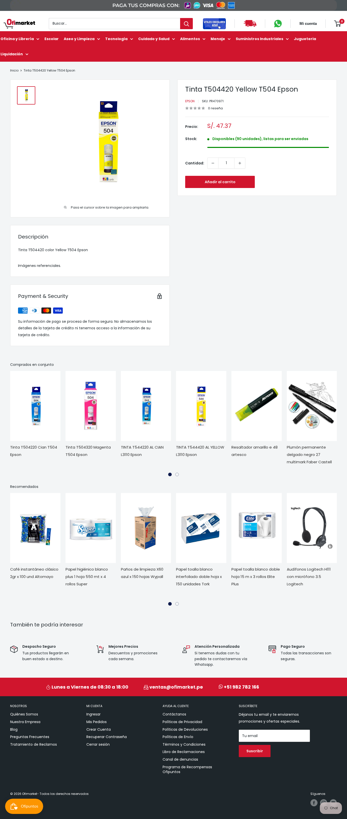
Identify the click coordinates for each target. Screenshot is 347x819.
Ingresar (93, 714)
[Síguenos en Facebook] (314, 802)
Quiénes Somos (24, 714)
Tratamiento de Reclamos (33, 744)
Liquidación (12, 54)
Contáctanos (174, 714)
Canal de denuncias (180, 759)
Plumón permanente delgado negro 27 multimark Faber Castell (309, 455)
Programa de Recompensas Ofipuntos (187, 769)
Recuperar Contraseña (106, 736)
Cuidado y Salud (153, 38)
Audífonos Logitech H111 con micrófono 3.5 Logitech (309, 577)
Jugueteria (305, 38)
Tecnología (116, 38)
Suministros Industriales (259, 38)
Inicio (14, 70)
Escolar (51, 38)
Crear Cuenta (98, 729)
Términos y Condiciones (184, 744)
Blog (14, 729)
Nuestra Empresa (25, 721)
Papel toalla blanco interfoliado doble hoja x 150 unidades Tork (199, 577)
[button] (170, 474)
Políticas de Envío (178, 736)
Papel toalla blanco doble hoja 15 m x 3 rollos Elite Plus (255, 577)
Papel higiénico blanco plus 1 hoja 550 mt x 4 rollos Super (87, 577)
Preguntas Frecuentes (29, 736)
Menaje (218, 38)
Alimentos (190, 38)
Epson (190, 101)
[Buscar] (186, 23)
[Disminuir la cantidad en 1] (213, 163)
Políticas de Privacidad (182, 721)
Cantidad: (194, 163)
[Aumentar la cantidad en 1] (239, 163)
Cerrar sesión (98, 744)
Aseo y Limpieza (79, 38)
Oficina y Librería (17, 38)
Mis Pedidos (96, 721)
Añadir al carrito (220, 181)
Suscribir (254, 751)
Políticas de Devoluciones (185, 729)
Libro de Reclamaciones (184, 751)
